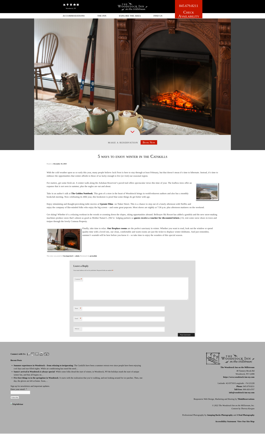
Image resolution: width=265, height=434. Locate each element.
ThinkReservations (246, 399)
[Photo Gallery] (74, 5)
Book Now (149, 142)
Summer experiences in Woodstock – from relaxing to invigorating (43, 365)
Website (77, 328)
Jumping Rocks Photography (220, 415)
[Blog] (78, 5)
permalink (93, 256)
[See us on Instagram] (32, 354)
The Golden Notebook (82, 193)
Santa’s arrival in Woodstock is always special (34, 371)
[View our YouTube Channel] (41, 354)
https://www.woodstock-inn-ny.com (238, 377)
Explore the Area (130, 15)
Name (78, 308)
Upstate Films (106, 204)
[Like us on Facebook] (28, 354)
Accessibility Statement (225, 421)
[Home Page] (64, 5)
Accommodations (74, 15)
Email (78, 318)
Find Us (158, 15)
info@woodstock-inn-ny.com (241, 392)
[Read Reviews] (46, 354)
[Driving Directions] (68, 5)
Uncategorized (68, 256)
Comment (78, 279)
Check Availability (188, 14)
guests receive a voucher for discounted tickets (156, 218)
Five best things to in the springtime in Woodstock (36, 378)
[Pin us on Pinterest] (37, 354)
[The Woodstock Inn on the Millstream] (132, 9)
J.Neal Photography (245, 415)
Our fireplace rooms (117, 228)
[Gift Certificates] (71, 5)
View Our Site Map (245, 421)
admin (77, 256)
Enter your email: (19, 389)
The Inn (101, 15)
